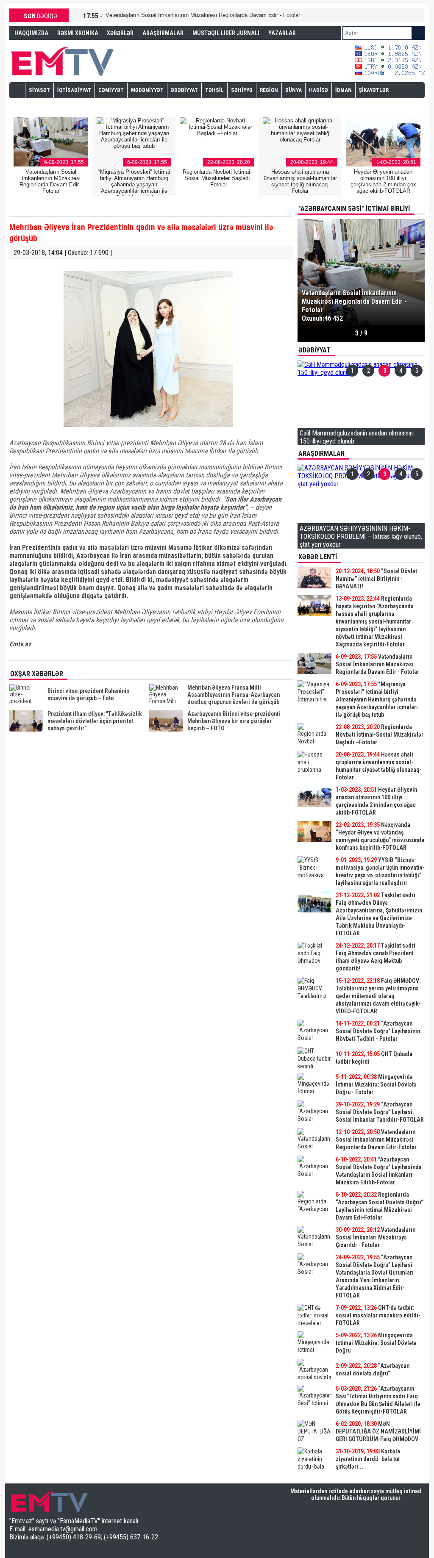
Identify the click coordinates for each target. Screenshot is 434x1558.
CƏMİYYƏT (111, 90)
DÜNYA (293, 90)
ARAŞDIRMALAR (163, 33)
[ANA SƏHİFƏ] (17, 90)
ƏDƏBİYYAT (184, 90)
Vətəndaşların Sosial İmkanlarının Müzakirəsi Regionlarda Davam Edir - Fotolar (203, 15)
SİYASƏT (39, 90)
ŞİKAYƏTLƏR (374, 90)
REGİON (269, 90)
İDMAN (343, 90)
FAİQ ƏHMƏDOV (33, 45)
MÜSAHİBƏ (42, 105)
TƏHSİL (214, 90)
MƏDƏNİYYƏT (147, 90)
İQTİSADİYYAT (74, 90)
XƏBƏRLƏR (120, 33)
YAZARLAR (282, 33)
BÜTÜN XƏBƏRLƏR (361, 1475)
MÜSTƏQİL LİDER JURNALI (225, 33)
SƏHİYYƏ (242, 90)
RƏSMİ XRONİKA (77, 33)
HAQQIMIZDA (31, 33)
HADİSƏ (318, 90)
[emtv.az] (62, 60)
